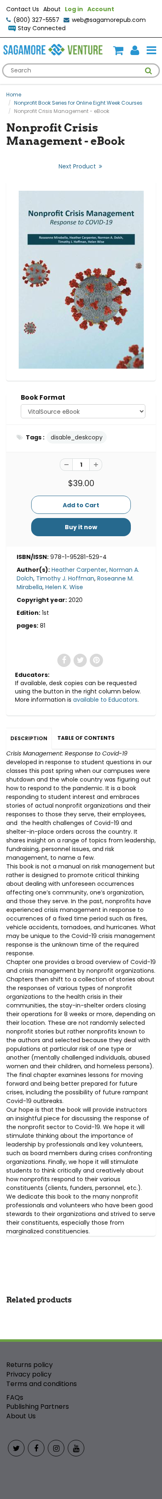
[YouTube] (76, 1448)
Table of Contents (86, 737)
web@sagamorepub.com (109, 20)
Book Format (43, 397)
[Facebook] (36, 1448)
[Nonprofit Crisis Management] (81, 280)
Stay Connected (42, 28)
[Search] (148, 70)
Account (100, 9)
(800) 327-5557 (36, 20)
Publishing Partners (37, 1406)
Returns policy (29, 1364)
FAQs (14, 1397)
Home (13, 94)
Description (28, 738)
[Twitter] (16, 1448)
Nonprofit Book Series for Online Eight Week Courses (78, 102)
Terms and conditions (41, 1384)
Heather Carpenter (79, 570)
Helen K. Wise (64, 587)
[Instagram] (56, 1448)
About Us (21, 1416)
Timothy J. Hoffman (65, 578)
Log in (74, 9)
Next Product (78, 166)
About (52, 9)
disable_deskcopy (77, 437)
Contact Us (22, 9)
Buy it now (81, 527)
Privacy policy (29, 1374)
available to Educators (105, 700)
